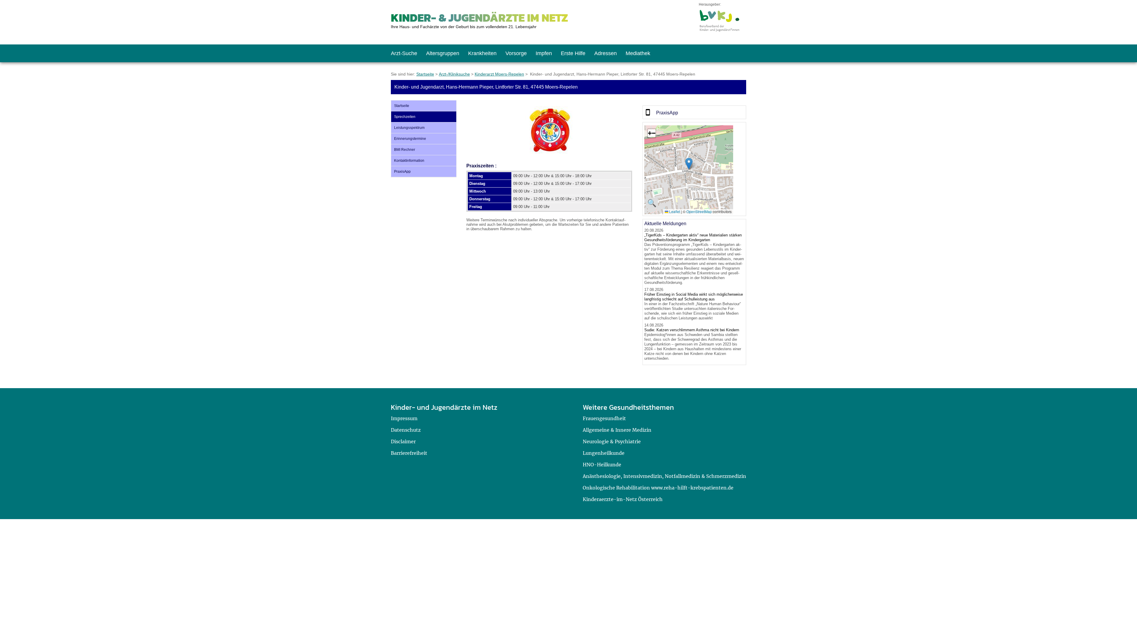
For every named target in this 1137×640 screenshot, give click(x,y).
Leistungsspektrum (409, 128)
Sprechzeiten (404, 117)
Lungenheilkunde (603, 453)
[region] (694, 112)
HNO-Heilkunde (602, 465)
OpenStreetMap (699, 211)
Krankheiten (482, 53)
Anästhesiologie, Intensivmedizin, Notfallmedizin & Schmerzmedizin (664, 476)
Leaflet (674, 211)
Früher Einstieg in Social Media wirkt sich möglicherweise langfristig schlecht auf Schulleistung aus (693, 296)
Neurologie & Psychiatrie (612, 441)
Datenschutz (406, 430)
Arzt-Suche (404, 53)
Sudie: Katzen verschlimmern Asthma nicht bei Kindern (691, 330)
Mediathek (638, 53)
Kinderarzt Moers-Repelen (499, 74)
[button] (689, 164)
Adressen (605, 53)
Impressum (404, 418)
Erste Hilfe (573, 53)
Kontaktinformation (409, 161)
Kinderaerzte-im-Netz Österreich (623, 499)
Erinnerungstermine (410, 139)
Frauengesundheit (604, 418)
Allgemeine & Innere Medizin (617, 430)
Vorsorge (516, 53)
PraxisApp (402, 171)
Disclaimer (403, 441)
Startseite (425, 74)
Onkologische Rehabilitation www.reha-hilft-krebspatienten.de (658, 488)
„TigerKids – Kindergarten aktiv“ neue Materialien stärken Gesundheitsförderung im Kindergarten (693, 237)
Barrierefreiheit (409, 453)
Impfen (544, 53)
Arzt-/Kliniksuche (454, 74)
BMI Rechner (404, 150)
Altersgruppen (442, 53)
